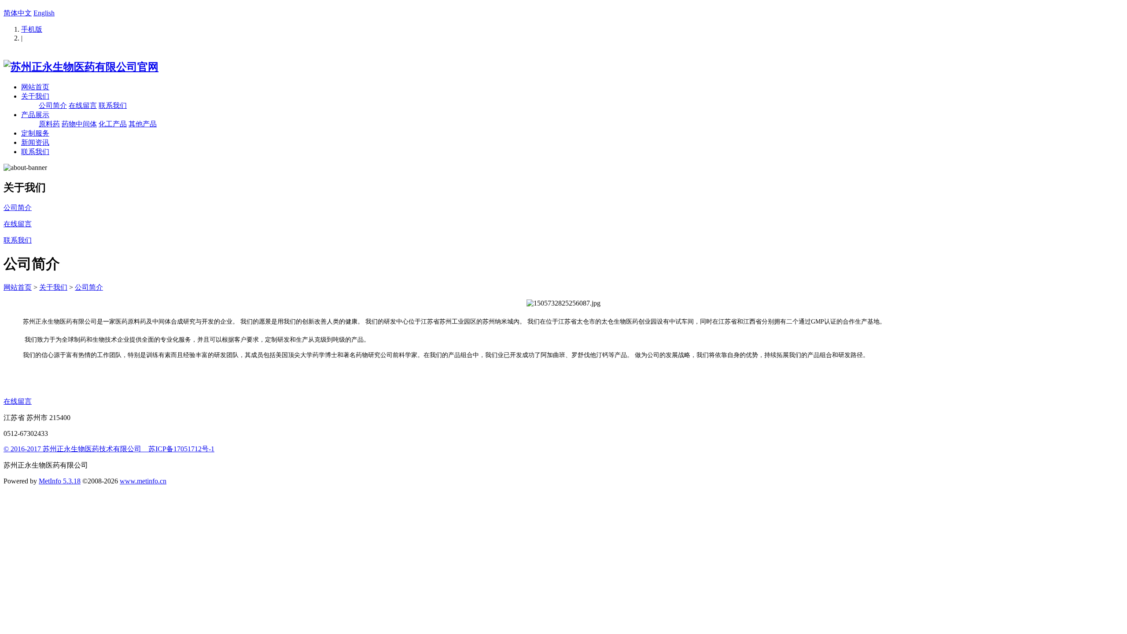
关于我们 (35, 96)
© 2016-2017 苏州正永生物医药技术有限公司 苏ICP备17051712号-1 (109, 449)
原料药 (49, 124)
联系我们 (113, 105)
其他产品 (143, 124)
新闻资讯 (35, 142)
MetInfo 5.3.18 (60, 481)
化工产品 (113, 124)
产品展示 (35, 114)
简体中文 (18, 13)
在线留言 (83, 105)
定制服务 (35, 133)
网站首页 (35, 87)
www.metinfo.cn (143, 481)
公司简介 (53, 105)
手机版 (31, 29)
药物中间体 (79, 124)
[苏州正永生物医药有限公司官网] (81, 67)
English (44, 13)
